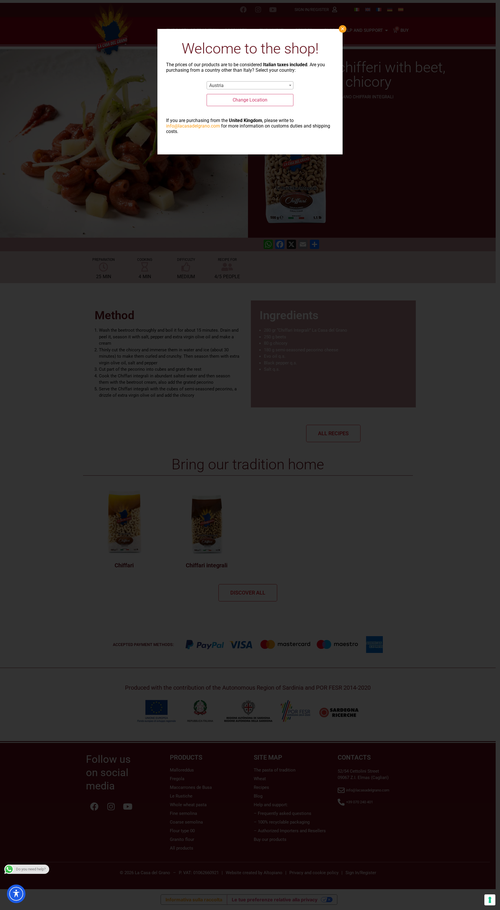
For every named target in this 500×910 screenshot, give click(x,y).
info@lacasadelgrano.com (193, 126)
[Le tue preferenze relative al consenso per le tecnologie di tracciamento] (489, 899)
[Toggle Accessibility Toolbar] (16, 894)
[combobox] (250, 85)
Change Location (250, 100)
